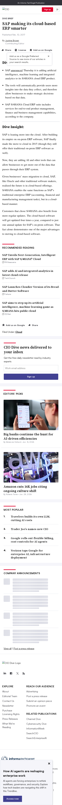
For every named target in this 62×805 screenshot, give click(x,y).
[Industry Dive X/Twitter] (17, 673)
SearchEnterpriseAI (36, 738)
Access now (12, 798)
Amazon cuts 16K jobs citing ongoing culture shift (25, 488)
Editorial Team (9, 696)
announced (17, 70)
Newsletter (8, 705)
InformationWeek (35, 728)
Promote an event (35, 705)
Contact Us (8, 700)
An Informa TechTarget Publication (31, 3)
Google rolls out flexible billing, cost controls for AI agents (32, 539)
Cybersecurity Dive (36, 723)
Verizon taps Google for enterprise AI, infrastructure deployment (30, 554)
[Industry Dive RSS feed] (23, 673)
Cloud (18, 331)
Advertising (32, 691)
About (5, 691)
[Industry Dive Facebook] (11, 673)
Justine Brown (12, 40)
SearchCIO (32, 733)
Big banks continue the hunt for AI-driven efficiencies (28, 436)
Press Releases (10, 718)
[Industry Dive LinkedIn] (5, 673)
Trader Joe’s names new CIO (29, 529)
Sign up (47, 9)
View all (7, 648)
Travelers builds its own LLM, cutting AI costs (30, 518)
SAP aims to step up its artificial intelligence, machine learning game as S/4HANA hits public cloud (27, 307)
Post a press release (23, 648)
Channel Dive (33, 719)
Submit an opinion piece (39, 700)
